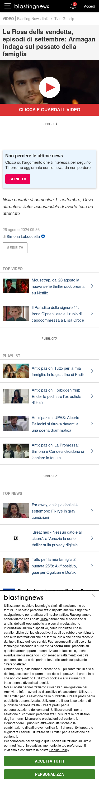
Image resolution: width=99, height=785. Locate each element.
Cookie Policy (59, 750)
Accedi (89, 6)
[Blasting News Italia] (31, 6)
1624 (44, 619)
